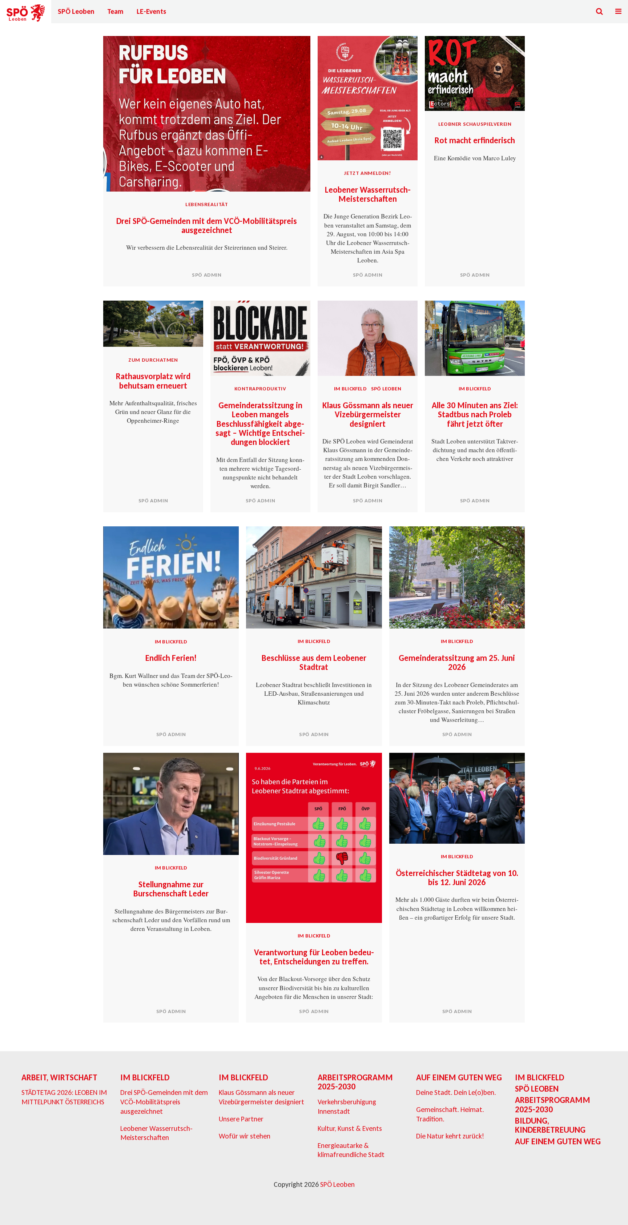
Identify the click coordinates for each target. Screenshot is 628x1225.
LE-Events (151, 11)
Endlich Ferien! (171, 658)
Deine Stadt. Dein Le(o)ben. (456, 1092)
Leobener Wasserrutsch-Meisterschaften (368, 194)
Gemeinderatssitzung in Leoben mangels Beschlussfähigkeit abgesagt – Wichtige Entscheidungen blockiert (260, 423)
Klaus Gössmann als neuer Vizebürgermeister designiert (367, 414)
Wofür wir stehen (244, 1136)
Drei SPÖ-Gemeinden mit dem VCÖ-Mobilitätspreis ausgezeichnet (206, 225)
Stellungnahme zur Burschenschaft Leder (171, 889)
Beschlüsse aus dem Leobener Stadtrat (314, 662)
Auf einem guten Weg (459, 1077)
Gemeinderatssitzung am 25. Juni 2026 (457, 662)
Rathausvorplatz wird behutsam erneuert (153, 380)
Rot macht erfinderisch (475, 140)
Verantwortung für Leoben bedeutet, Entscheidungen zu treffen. (314, 957)
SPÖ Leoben (76, 11)
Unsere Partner (241, 1118)
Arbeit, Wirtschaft (59, 1077)
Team (115, 11)
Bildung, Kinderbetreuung (550, 1125)
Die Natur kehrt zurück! (450, 1136)
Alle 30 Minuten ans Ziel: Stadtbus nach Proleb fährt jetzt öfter (475, 414)
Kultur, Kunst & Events (350, 1128)
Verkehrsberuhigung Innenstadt (347, 1106)
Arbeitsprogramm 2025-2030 (355, 1082)
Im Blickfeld (350, 388)
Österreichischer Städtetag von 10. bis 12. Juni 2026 (457, 877)
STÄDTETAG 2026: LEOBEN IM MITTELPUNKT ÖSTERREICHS (64, 1097)
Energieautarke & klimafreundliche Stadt (351, 1150)
